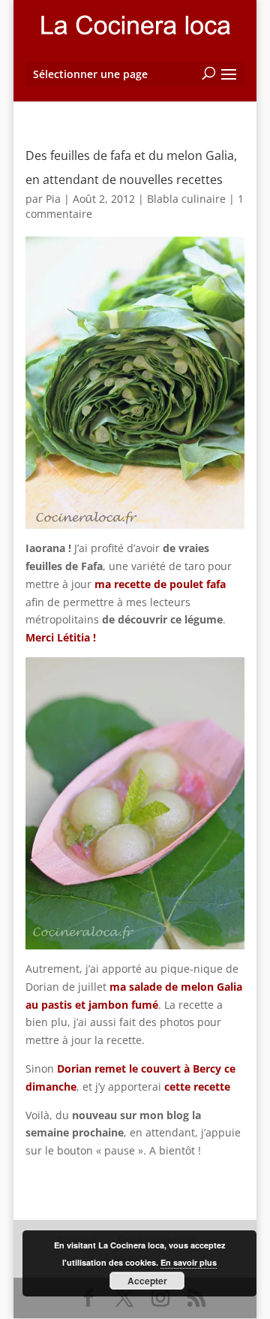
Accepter (147, 1280)
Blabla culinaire (186, 199)
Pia (53, 199)
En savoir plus (188, 1262)
